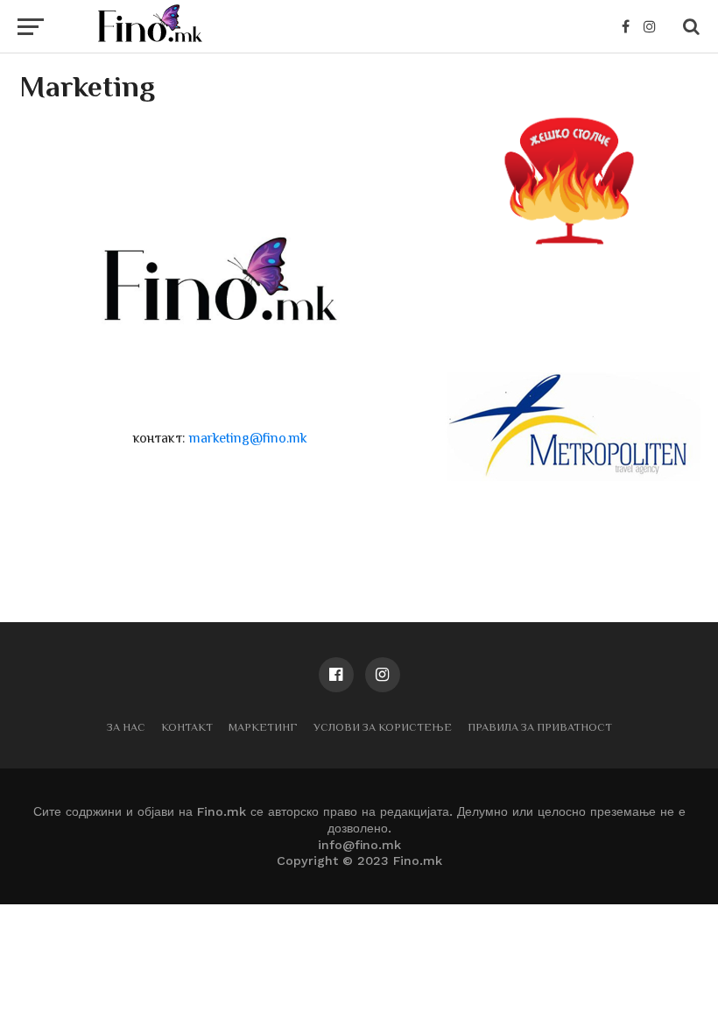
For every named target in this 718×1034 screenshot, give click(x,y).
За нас (126, 726)
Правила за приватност (540, 726)
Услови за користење (382, 726)
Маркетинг (263, 726)
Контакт (187, 726)
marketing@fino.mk (248, 438)
